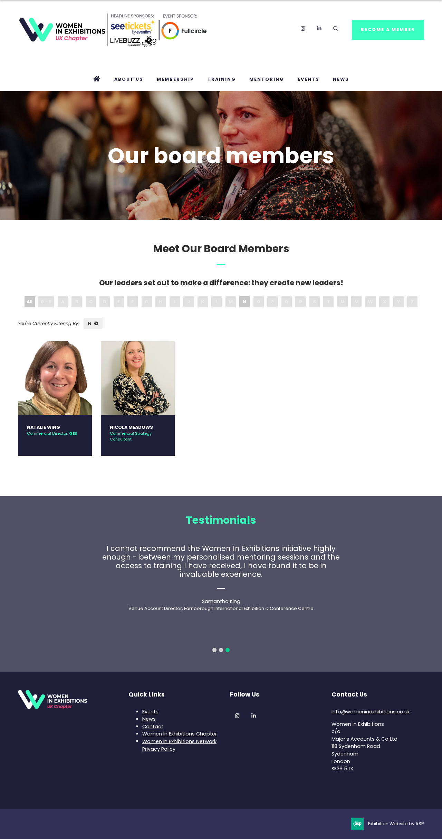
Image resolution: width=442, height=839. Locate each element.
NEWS (341, 79)
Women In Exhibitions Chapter (179, 733)
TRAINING (222, 79)
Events (150, 711)
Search (335, 28)
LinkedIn (319, 28)
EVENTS (308, 79)
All (29, 302)
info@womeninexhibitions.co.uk (371, 711)
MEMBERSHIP (175, 79)
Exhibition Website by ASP (396, 824)
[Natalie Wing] (55, 378)
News (149, 718)
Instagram (303, 28)
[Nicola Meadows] (138, 378)
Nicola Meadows (131, 427)
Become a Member (388, 29)
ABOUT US (128, 79)
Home (97, 79)
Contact (152, 726)
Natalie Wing (43, 427)
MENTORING (266, 79)
